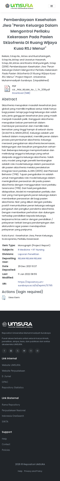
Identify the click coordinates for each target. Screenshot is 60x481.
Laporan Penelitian (28, 254)
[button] (3, 297)
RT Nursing (38, 249)
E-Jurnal (6, 376)
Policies (6, 449)
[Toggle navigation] (51, 6)
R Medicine (24, 249)
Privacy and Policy (33, 471)
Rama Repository (11, 404)
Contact (6, 444)
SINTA (5, 421)
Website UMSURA (11, 365)
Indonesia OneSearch (13, 415)
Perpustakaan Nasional (14, 410)
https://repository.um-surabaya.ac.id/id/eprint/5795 (35, 283)
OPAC (5, 381)
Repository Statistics (13, 387)
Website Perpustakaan (13, 370)
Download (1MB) (21, 93)
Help (4, 438)
